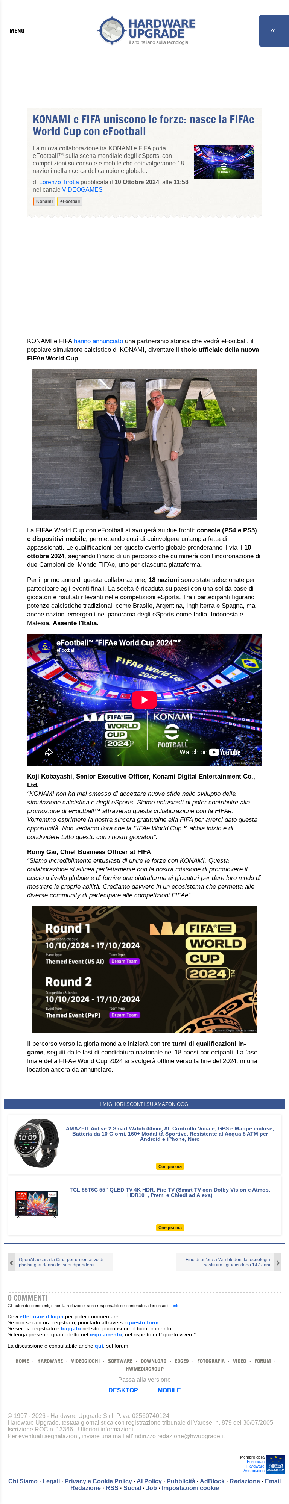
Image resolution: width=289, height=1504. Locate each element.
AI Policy (149, 1481)
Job (151, 1488)
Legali (51, 1481)
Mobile (169, 1390)
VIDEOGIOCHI (85, 1361)
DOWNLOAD (153, 1361)
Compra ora (170, 1166)
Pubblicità (181, 1481)
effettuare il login (42, 1316)
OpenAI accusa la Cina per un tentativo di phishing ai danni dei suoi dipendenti (61, 1262)
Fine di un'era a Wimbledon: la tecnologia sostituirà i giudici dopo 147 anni (228, 1262)
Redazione (245, 1481)
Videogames (82, 189)
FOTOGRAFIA (211, 1361)
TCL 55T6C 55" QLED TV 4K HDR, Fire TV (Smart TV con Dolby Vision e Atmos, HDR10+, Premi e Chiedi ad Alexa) (170, 1192)
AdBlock (212, 1481)
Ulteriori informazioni (105, 1429)
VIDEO (239, 1361)
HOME (22, 1361)
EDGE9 (182, 1361)
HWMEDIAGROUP (145, 1369)
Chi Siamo (23, 1481)
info (176, 1305)
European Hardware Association (254, 1466)
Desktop (123, 1390)
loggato (71, 1328)
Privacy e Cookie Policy (98, 1481)
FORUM (262, 1361)
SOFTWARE (120, 1361)
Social (132, 1488)
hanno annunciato (98, 341)
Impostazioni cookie (190, 1488)
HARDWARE (50, 1361)
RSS (112, 1488)
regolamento (106, 1334)
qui (99, 1346)
